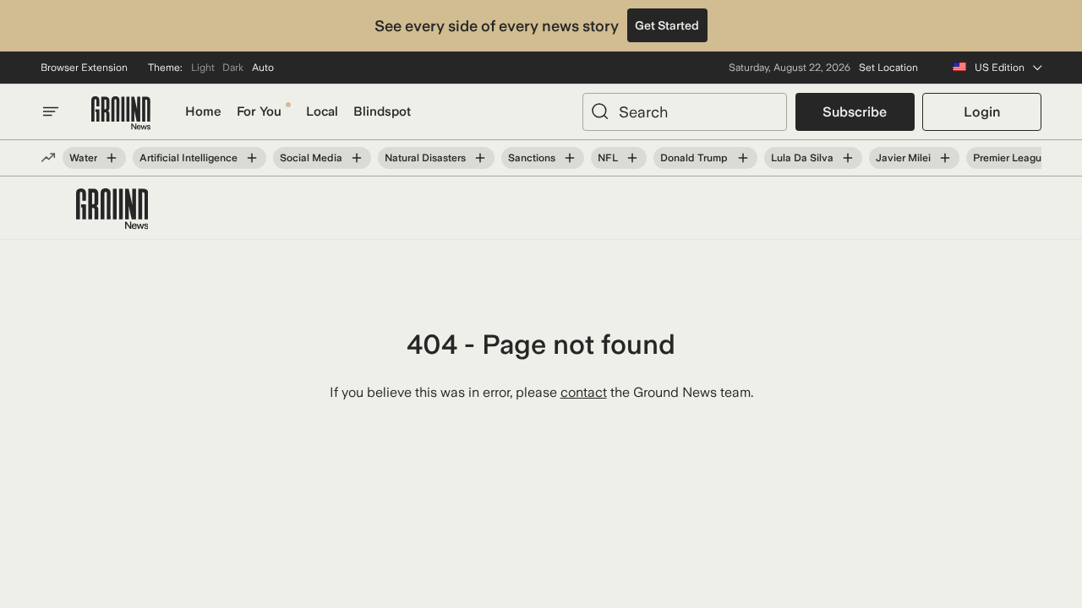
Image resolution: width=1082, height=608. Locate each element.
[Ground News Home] (120, 113)
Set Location (888, 67)
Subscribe (854, 112)
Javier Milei (903, 158)
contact (583, 392)
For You (259, 111)
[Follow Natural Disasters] (480, 158)
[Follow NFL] (632, 158)
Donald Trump (694, 158)
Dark (232, 67)
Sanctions (531, 158)
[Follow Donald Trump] (742, 158)
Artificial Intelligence (188, 158)
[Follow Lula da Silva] (847, 158)
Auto (263, 67)
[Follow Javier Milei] (945, 158)
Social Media (311, 158)
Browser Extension (84, 67)
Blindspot (382, 111)
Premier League (1010, 158)
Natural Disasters (425, 158)
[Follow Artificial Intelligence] (252, 158)
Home (203, 111)
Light (203, 67)
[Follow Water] (111, 158)
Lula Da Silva (802, 158)
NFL (608, 158)
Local (322, 111)
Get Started (667, 25)
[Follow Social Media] (356, 158)
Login (982, 112)
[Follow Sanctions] (569, 158)
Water (83, 158)
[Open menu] (51, 111)
